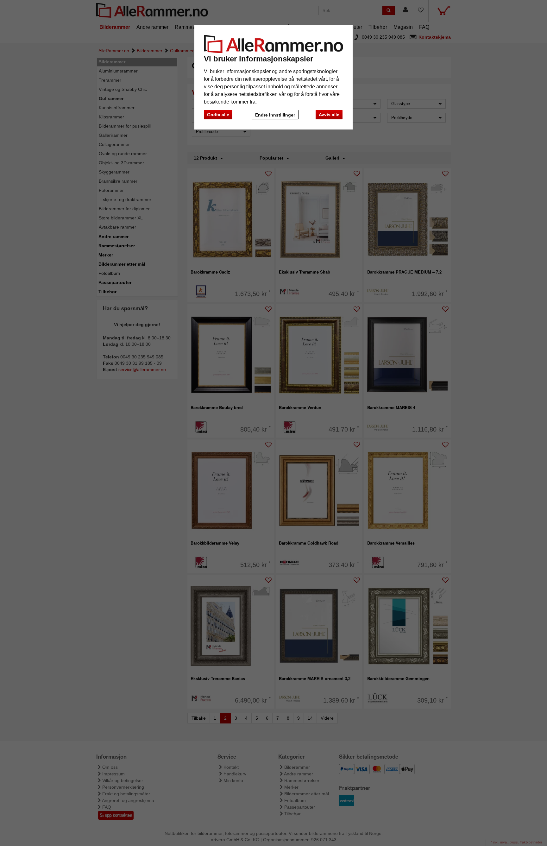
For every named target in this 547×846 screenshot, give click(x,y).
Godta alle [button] (218, 114)
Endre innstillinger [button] (275, 114)
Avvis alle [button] (329, 114)
